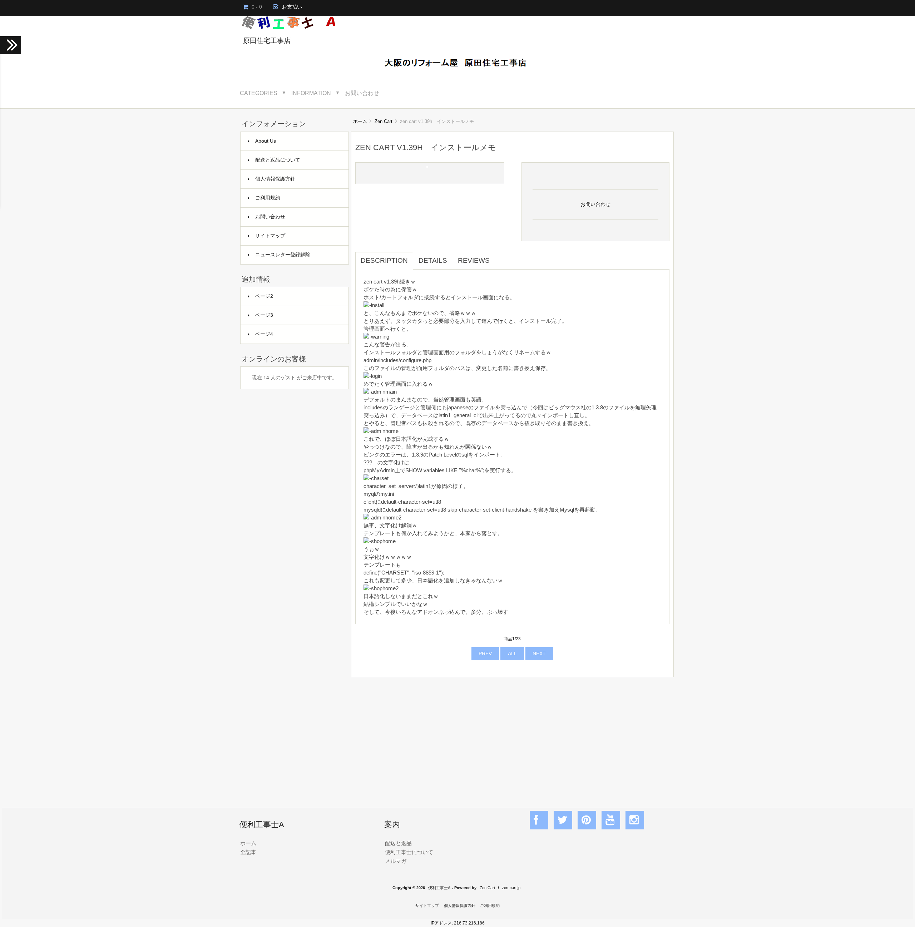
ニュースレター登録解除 (282, 254)
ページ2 (264, 296)
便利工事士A (439, 888)
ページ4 (264, 334)
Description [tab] (384, 260)
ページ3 (264, 315)
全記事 (248, 852)
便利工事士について (409, 852)
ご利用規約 (267, 198)
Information (311, 93)
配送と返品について (277, 160)
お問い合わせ (362, 93)
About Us (265, 141)
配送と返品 (398, 843)
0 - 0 (257, 7)
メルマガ (395, 861)
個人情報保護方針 (275, 179)
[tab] (500, 256)
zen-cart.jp (511, 888)
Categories (258, 93)
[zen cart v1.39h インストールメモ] (427, 166)
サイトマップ (270, 235)
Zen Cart (383, 121)
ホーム (360, 121)
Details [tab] (433, 260)
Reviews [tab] (474, 260)
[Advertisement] (512, 735)
